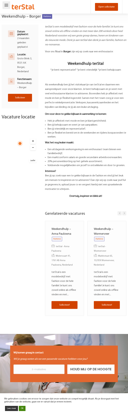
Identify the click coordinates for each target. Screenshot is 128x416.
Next (124, 213)
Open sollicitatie (106, 7)
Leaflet (32, 161)
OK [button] (22, 408)
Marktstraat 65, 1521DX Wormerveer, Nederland (104, 260)
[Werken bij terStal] (23, 4)
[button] (33, 141)
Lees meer (11, 408)
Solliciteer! (64, 305)
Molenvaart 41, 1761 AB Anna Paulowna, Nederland (62, 260)
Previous (120, 213)
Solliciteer (20, 97)
